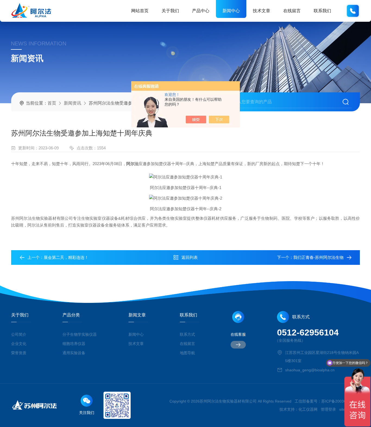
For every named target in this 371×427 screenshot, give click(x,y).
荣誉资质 (18, 353)
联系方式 (187, 334)
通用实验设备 (73, 353)
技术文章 (261, 10)
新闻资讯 (72, 103)
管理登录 (328, 409)
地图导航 (187, 353)
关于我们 (170, 10)
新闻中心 (231, 10)
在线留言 (292, 10)
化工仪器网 (307, 409)
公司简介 (18, 334)
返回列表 (189, 257)
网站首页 (140, 10)
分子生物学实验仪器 (79, 334)
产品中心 (200, 10)
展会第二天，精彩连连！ (66, 257)
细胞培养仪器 (73, 343)
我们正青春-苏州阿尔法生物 (318, 257)
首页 (52, 103)
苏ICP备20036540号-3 (340, 401)
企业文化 (18, 343)
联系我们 (322, 10)
